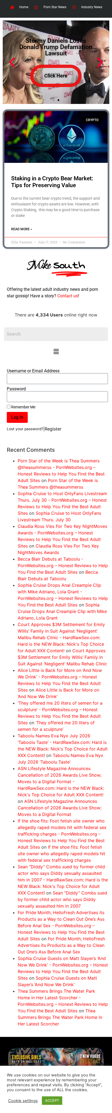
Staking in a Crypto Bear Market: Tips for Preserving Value (52, 182)
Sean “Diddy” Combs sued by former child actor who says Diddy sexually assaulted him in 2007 (62, 899)
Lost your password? (25, 429)
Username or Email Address (33, 371)
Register (53, 429)
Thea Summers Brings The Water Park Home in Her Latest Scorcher (60, 1017)
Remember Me (22, 407)
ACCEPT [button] (52, 1100)
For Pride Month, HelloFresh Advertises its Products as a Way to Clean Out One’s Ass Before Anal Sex (61, 945)
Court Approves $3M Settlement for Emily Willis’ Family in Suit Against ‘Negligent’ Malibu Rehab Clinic (62, 657)
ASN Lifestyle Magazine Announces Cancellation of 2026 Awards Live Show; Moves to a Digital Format (59, 807)
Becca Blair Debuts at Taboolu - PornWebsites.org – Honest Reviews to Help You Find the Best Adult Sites (63, 565)
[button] (56, 351)
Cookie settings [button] (23, 1100)
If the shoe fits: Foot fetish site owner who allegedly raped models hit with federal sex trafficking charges (61, 853)
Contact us (67, 295)
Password (16, 389)
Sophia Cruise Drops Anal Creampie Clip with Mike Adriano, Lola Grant (62, 611)
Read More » (21, 229)
